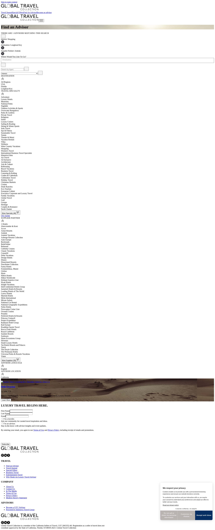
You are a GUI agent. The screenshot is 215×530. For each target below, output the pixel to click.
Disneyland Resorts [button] (8, 262)
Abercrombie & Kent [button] (9, 226)
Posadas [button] (4, 314)
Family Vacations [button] (8, 196)
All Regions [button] (5, 82)
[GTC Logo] (19, 449)
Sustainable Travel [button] (8, 133)
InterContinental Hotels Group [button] (13, 287)
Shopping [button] (5, 149)
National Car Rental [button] (9, 302)
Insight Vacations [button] (7, 284)
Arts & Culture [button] (7, 164)
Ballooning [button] (5, 166)
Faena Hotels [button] (6, 267)
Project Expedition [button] (8, 320)
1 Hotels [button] (4, 224)
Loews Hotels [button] (6, 293)
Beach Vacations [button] (7, 169)
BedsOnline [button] (5, 244)
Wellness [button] (4, 144)
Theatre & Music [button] (7, 137)
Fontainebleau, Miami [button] (9, 269)
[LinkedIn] (5, 456)
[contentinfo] (19, 7)
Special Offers (17, 12)
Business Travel (12, 472)
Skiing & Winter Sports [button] (10, 126)
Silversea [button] (4, 341)
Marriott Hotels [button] (7, 296)
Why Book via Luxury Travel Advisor (21, 477)
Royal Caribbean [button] (7, 332)
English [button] (4, 369)
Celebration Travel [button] (8, 178)
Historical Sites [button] (7, 155)
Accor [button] (3, 228)
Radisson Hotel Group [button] (10, 323)
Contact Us (10, 489)
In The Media (11, 491)
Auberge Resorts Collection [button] (12, 237)
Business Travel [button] (7, 171)
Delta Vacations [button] (7, 255)
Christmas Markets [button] (8, 182)
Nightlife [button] (4, 106)
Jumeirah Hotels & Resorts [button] (11, 289)
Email (3, 416)
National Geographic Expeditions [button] (14, 305)
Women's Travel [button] (7, 151)
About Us (10, 487)
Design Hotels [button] (6, 258)
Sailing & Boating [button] (8, 124)
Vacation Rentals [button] (7, 140)
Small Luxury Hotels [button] (9, 343)
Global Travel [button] (6, 198)
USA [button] (3, 84)
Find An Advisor (30, 12)
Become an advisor (44, 12)
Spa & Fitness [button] (6, 131)
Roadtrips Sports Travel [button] (10, 327)
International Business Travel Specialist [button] (16, 153)
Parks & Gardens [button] (7, 113)
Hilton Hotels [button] (6, 276)
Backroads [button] (5, 242)
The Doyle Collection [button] (9, 349)
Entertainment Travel (14, 475)
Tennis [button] (3, 135)
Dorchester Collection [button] (9, 264)
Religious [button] (4, 117)
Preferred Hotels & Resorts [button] (11, 316)
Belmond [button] (4, 246)
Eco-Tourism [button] (6, 189)
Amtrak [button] (4, 233)
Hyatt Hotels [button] (6, 282)
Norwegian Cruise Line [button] (10, 309)
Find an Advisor (12, 466)
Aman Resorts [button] (6, 231)
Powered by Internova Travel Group (20, 510)
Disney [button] (4, 260)
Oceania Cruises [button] (7, 311)
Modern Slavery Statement (16, 498)
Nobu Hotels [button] (6, 307)
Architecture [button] (6, 162)
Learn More (6, 400)
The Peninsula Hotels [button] (9, 352)
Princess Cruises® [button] (8, 318)
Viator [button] (3, 356)
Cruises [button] (4, 184)
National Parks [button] (7, 104)
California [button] (5, 377)
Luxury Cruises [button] (7, 122)
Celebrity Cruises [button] (8, 249)
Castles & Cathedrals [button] (9, 175)
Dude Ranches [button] (7, 187)
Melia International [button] (8, 298)
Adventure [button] (5, 97)
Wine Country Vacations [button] (10, 146)
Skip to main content (9, 2)
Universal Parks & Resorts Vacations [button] (15, 354)
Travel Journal (6, 12)
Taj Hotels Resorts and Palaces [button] (13, 345)
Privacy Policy (53, 430)
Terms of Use (38, 430)
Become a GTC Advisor (15, 507)
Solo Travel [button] (5, 128)
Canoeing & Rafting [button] (9, 173)
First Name (5, 411)
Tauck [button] (3, 347)
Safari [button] (3, 119)
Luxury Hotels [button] (6, 99)
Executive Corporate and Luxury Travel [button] (16, 193)
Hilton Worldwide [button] (8, 278)
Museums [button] (5, 101)
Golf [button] (3, 200)
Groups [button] (4, 202)
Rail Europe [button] (5, 325)
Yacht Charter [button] (6, 209)
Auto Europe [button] (6, 240)
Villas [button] (3, 142)
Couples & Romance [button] (9, 207)
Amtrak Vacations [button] (8, 235)
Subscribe (5, 444)
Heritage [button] (4, 205)
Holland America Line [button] (10, 280)
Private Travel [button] (6, 115)
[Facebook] (8, 456)
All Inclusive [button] (6, 160)
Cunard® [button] (4, 253)
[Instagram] (2, 456)
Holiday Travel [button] (7, 180)
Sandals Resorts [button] (7, 334)
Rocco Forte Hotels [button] (8, 329)
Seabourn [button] (4, 336)
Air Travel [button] (5, 157)
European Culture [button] (8, 191)
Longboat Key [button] (6, 89)
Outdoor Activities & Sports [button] (12, 108)
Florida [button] (4, 86)
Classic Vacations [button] (8, 251)
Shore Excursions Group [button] (10, 338)
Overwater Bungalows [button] (10, 110)
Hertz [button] (3, 273)
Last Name (5, 413)
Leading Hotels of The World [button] (12, 291)
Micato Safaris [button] (6, 300)
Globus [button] (4, 271)
